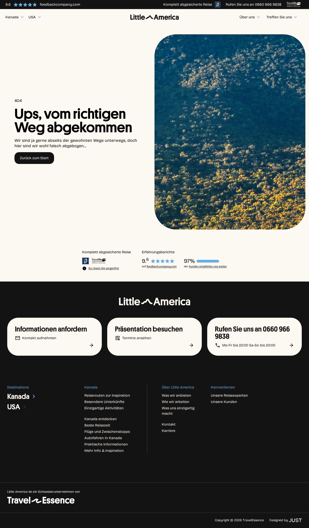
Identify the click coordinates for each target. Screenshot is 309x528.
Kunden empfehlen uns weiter (208, 266)
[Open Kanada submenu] (34, 396)
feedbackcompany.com (162, 266)
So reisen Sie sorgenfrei (103, 268)
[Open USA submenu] (24, 406)
